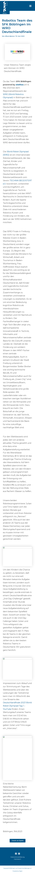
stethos (20, 84)
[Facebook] (16, 854)
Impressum (17, 859)
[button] (17, 840)
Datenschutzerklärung (17, 857)
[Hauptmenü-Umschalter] (30, 6)
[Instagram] (19, 854)
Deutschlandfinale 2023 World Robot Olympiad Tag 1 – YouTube (17, 705)
